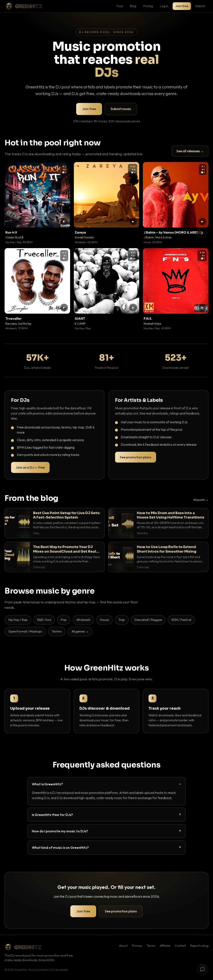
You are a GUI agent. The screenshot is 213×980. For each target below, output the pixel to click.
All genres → (80, 631)
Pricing (148, 6)
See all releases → (190, 151)
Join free (181, 6)
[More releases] (202, 233)
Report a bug (199, 946)
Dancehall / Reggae (148, 620)
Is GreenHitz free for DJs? (52, 814)
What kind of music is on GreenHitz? (60, 847)
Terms (151, 946)
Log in (164, 6)
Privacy (137, 946)
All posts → (200, 500)
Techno (57, 631)
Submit (200, 6)
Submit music (121, 109)
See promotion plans (135, 457)
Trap (122, 620)
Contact (180, 946)
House (104, 620)
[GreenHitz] (23, 6)
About (123, 946)
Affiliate (165, 946)
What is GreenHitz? (47, 784)
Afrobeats (83, 620)
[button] (64, 221)
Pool (120, 6)
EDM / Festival (181, 620)
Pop (64, 620)
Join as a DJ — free (30, 467)
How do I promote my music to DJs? (60, 831)
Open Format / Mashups (25, 631)
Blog (133, 6)
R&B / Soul (44, 620)
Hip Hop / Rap (17, 620)
